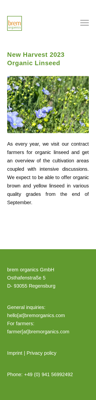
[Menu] (82, 22)
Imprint (14, 353)
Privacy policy (41, 353)
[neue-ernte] (48, 104)
